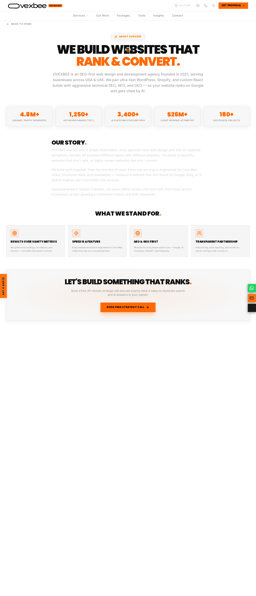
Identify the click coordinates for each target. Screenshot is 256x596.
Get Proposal (231, 5)
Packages (123, 15)
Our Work (102, 15)
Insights (158, 15)
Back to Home (21, 24)
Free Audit (185, 5)
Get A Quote (3, 286)
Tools (141, 15)
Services (79, 15)
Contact (177, 15)
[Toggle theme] (213, 5)
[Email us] (198, 5)
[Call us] (206, 5)
